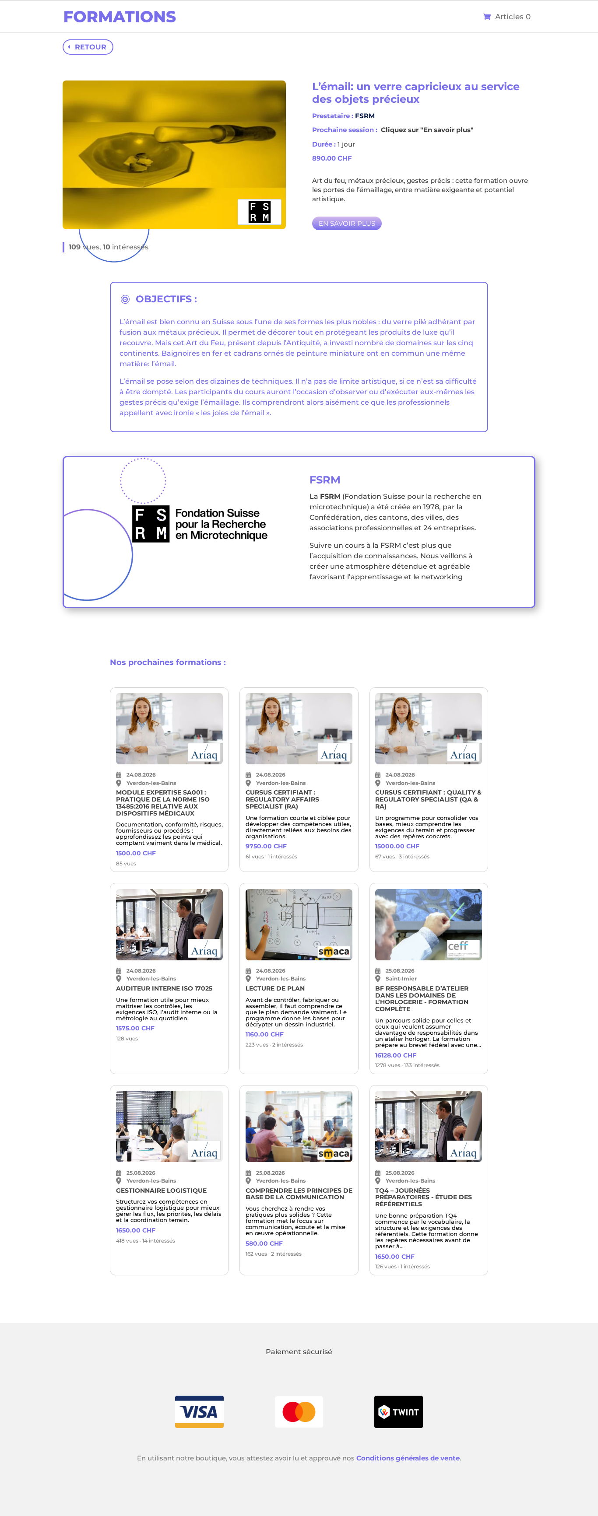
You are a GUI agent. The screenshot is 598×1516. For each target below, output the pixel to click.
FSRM (365, 116)
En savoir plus (347, 223)
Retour (90, 47)
